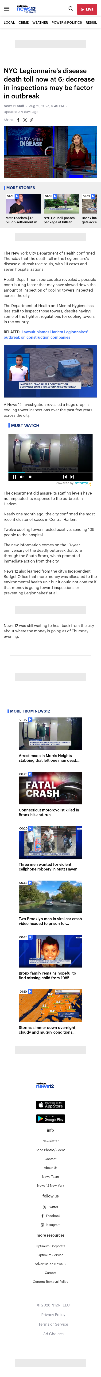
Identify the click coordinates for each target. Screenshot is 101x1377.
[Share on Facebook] (18, 120)
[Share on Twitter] (25, 120)
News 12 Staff (14, 106)
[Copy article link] (31, 120)
